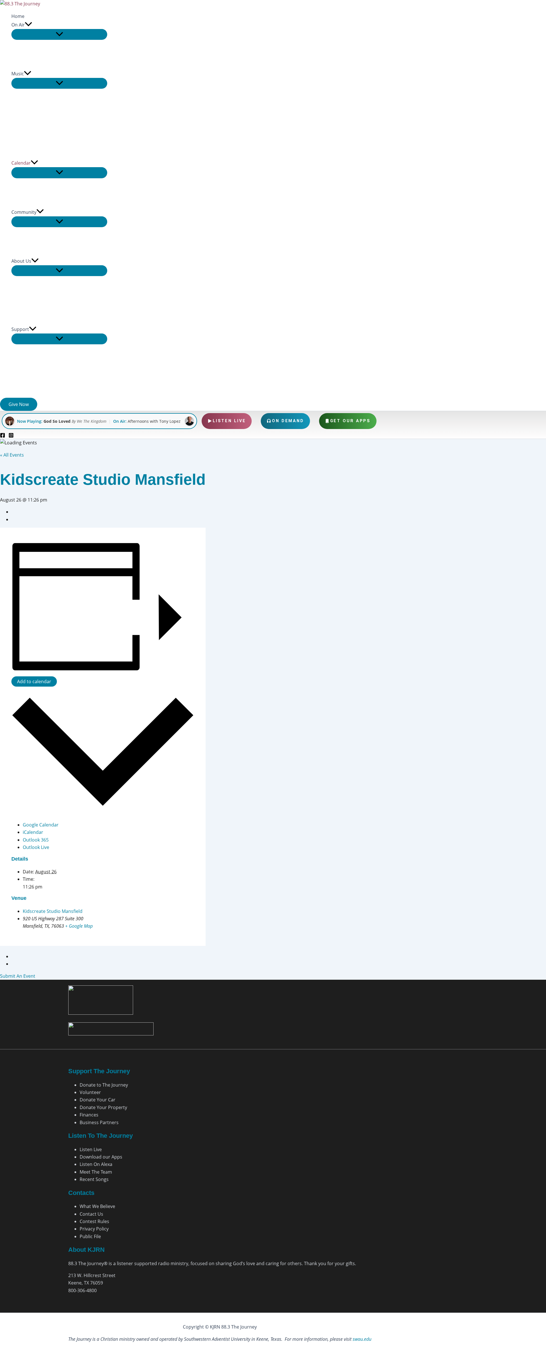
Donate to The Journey (104, 1085)
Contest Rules (94, 1221)
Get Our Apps (350, 420)
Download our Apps (101, 1157)
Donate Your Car (97, 1100)
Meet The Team (96, 1172)
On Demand (288, 420)
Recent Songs (94, 1179)
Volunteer (90, 1092)
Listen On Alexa (96, 1164)
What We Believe (97, 1206)
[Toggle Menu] (59, 34)
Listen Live (229, 420)
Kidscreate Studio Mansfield (52, 911)
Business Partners (99, 1122)
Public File (90, 1236)
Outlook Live (36, 847)
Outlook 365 (36, 840)
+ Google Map (79, 926)
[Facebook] (2, 436)
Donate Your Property (103, 1107)
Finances (89, 1115)
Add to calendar (34, 681)
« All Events (12, 455)
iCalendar (33, 832)
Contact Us (91, 1214)
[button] (28, 24)
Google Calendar (41, 825)
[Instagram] (11, 436)
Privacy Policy (94, 1229)
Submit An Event (17, 976)
